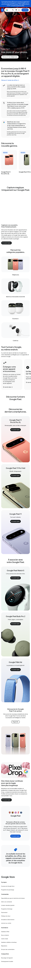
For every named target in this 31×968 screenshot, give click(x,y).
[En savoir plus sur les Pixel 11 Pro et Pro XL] (9, 165)
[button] (13, 10)
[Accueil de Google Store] (7, 10)
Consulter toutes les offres (17, 5)
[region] (15, 165)
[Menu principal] (2, 10)
